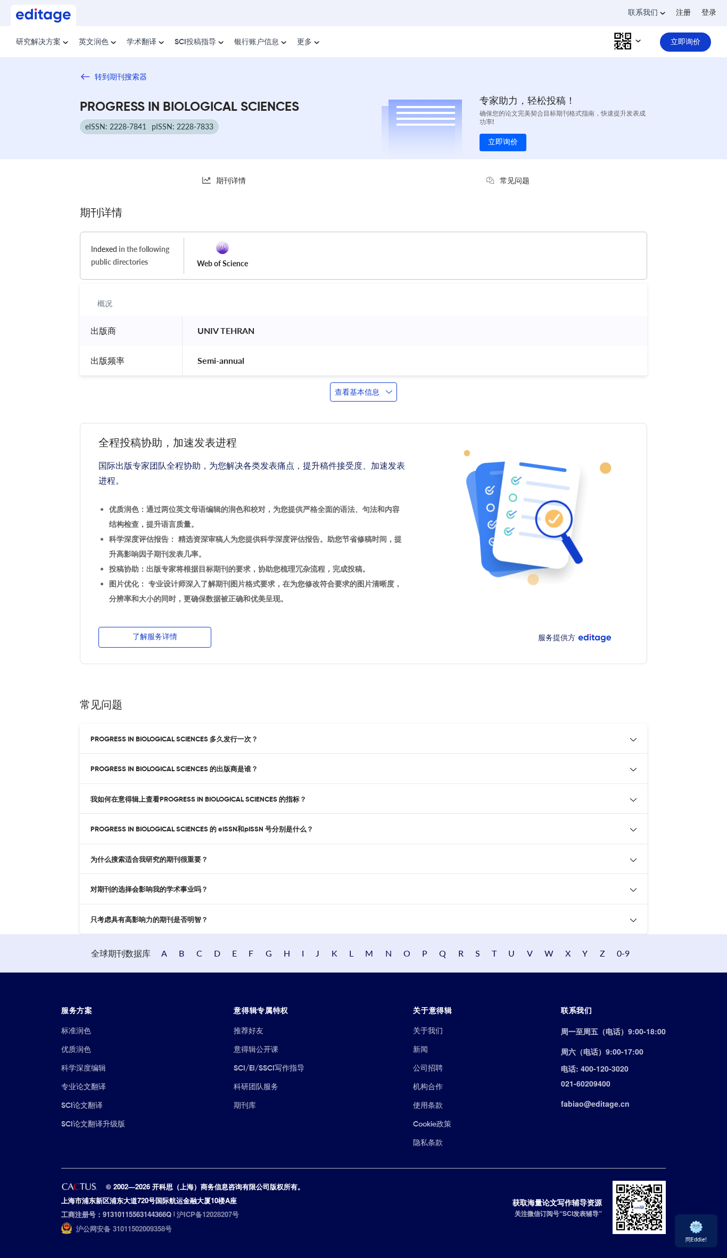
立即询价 (503, 142)
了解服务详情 (155, 637)
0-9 (623, 953)
